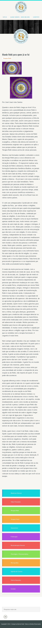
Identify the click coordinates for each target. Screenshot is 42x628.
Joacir (21, 604)
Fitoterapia (14, 536)
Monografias (14, 563)
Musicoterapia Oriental (18, 545)
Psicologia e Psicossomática (19, 554)
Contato (13, 589)
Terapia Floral (15, 519)
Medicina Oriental (16, 493)
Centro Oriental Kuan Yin (21, 4)
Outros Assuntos (16, 580)
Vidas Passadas (16, 502)
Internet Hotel (20, 624)
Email (5, 617)
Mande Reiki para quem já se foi (15, 54)
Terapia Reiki (7, 58)
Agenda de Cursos (16, 571)
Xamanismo (14, 528)
